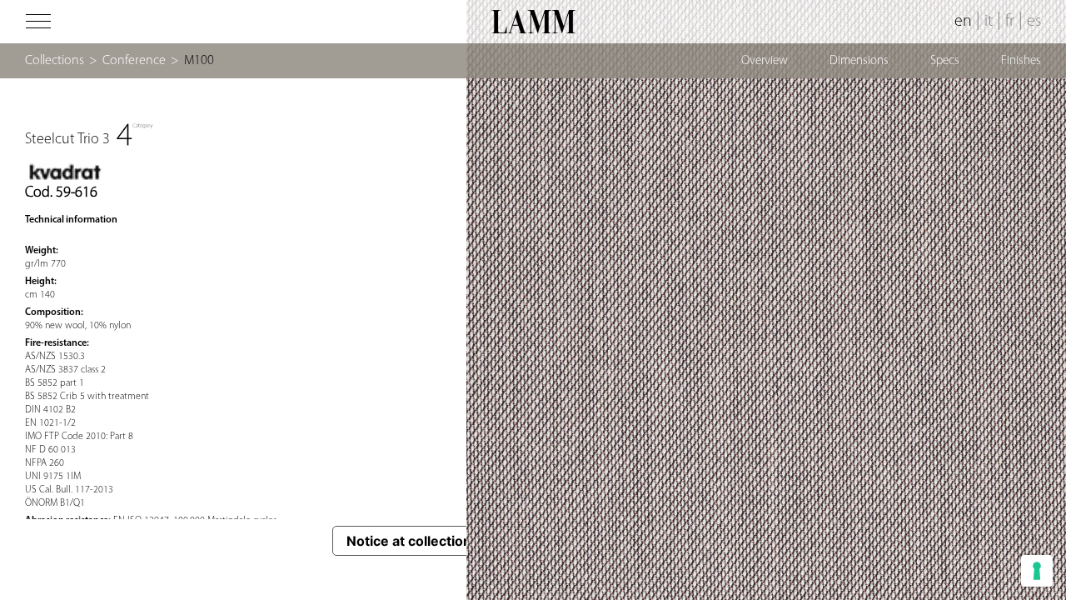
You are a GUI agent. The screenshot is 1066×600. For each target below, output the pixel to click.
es (1034, 21)
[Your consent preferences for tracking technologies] (1037, 571)
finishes (1021, 61)
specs (944, 61)
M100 (199, 61)
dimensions (859, 61)
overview (764, 61)
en (963, 21)
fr (1009, 21)
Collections (54, 61)
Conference (134, 61)
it (988, 21)
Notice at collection (408, 540)
